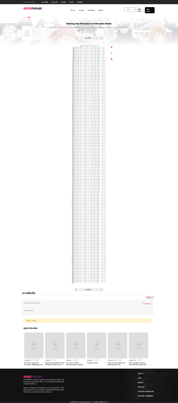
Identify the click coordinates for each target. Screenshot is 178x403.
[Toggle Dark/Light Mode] (111, 53)
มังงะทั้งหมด (91, 10)
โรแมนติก (63, 2)
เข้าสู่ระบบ (139, 10)
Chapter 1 (48, 360)
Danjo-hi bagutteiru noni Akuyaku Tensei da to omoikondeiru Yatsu (54, 365)
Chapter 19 (132, 360)
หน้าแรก (72, 10)
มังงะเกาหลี (54, 2)
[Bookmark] (111, 47)
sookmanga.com (85, 402)
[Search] (135, 9)
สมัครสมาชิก (148, 10)
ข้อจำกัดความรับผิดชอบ (145, 396)
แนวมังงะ (81, 10)
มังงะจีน (72, 2)
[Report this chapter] (111, 59)
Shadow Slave (92, 363)
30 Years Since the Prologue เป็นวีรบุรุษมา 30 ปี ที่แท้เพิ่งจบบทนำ (33, 365)
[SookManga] (32, 8)
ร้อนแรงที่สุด (44, 2)
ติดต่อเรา (101, 10)
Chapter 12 (27, 360)
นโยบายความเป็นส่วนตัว (146, 391)
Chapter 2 (69, 360)
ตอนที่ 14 (88, 38)
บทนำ (140, 378)
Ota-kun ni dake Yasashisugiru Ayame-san (75, 365)
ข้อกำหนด (141, 387)
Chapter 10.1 (112, 360)
